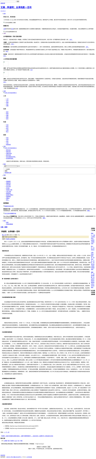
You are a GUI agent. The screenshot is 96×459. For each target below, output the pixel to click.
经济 (7, 128)
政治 (7, 126)
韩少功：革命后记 (92, 248)
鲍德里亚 (8, 193)
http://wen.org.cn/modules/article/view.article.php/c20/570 (24, 426)
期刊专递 (8, 155)
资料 (7, 141)
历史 (7, 104)
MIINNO (8, 457)
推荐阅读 (8, 144)
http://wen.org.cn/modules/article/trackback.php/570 (22, 428)
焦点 (9, 440)
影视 (7, 113)
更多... (7, 200)
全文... (71, 39)
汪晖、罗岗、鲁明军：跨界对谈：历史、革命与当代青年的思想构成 (92, 261)
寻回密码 (6, 172)
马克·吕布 (8, 191)
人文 (7, 99)
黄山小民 (4, 235)
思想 (7, 102)
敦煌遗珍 (8, 181)
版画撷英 (8, 196)
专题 (4, 33)
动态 (4, 146)
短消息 (12, 440)
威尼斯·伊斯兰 (9, 194)
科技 (7, 137)
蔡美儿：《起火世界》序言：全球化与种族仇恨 (93, 238)
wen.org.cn (3, 10)
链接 (4, 220)
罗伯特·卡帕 (9, 189)
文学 (7, 100)
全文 (31, 69)
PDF (18, 440)
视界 (4, 175)
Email (15, 440)
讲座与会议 (9, 153)
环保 (7, 139)
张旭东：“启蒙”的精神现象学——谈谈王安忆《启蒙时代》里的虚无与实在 (34, 436)
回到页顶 (3, 455)
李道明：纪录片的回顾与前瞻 (8, 436)
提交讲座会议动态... (11, 156)
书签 (21, 440)
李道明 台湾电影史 (10, 239)
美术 (7, 112)
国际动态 (8, 151)
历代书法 (8, 186)
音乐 (7, 118)
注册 (4, 28)
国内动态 (8, 150)
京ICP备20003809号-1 (16, 457)
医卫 (7, 131)
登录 (4, 164)
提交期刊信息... (10, 158)
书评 (7, 143)
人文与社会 (29, 457)
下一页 (7, 432)
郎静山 (8, 198)
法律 (7, 130)
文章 (4, 91)
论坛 (12, 28)
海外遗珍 (8, 184)
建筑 (7, 117)
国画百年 (8, 183)
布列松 (8, 188)
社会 (7, 125)
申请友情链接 (9, 224)
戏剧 (7, 115)
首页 (4, 13)
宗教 (7, 105)
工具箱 (5, 440)
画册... (88, 210)
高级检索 (3, 3)
